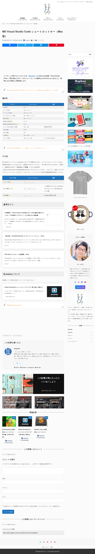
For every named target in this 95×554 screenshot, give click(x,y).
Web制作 (70, 332)
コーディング (7, 335)
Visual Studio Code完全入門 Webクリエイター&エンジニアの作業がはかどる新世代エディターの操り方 (33, 90)
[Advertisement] (33, 59)
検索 (90, 54)
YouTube (38, 367)
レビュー (47, 547)
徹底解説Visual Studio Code (14, 305)
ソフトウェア (40, 40)
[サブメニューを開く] (91, 332)
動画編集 (70, 329)
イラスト (70, 338)
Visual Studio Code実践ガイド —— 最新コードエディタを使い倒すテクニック (26, 148)
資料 (52, 547)
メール (4, 488)
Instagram (31, 367)
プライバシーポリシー (79, 1)
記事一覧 (18, 363)
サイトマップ (70, 1)
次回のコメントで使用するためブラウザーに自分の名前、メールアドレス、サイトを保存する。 (32, 506)
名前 (4, 478)
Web (43, 547)
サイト (4, 497)
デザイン (70, 335)
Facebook (23, 367)
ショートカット (18, 335)
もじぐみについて (61, 1)
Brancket (32, 76)
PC (34, 40)
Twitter (17, 367)
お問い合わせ (89, 1)
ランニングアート (72, 341)
